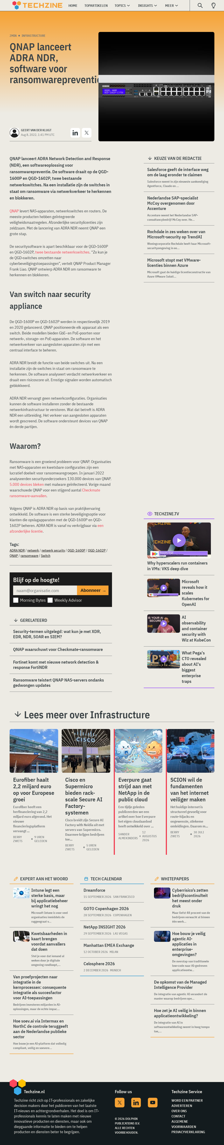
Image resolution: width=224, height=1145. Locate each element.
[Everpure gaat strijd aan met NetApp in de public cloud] (138, 751)
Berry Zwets (18, 839)
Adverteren (182, 1105)
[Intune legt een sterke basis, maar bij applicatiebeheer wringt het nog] (21, 906)
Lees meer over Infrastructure (87, 714)
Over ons (179, 1111)
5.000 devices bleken (27, 484)
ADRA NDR (17, 550)
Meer (169, 5)
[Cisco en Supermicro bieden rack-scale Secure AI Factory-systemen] (86, 751)
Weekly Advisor (68, 600)
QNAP (14, 210)
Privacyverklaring (188, 1132)
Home (72, 5)
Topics (120, 5)
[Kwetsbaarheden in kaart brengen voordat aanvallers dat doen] (21, 949)
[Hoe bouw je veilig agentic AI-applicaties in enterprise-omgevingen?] (162, 951)
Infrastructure (34, 36)
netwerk (33, 550)
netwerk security (53, 550)
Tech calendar (106, 879)
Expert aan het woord (44, 879)
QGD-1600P (76, 550)
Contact (178, 1116)
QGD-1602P (97, 550)
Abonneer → (93, 590)
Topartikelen (96, 5)
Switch (45, 555)
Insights (145, 5)
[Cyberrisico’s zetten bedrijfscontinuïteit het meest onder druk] (162, 906)
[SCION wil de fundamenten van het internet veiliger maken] (190, 751)
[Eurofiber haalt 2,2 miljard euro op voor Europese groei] (34, 751)
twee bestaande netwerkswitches (62, 252)
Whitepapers (175, 879)
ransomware (29, 555)
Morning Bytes (33, 600)
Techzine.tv (166, 514)
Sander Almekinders (128, 836)
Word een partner (187, 1100)
